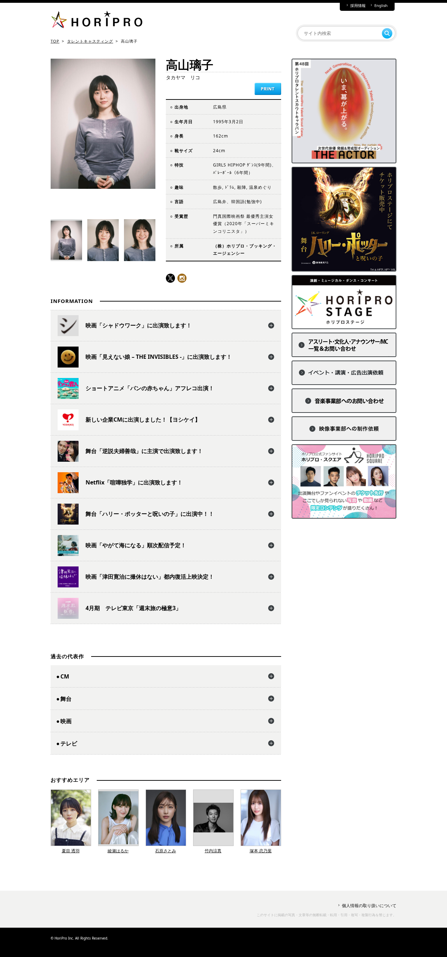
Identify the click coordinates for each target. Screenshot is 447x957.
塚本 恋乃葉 (261, 851)
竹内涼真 (213, 851)
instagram (181, 278)
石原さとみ (165, 851)
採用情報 (358, 5)
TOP (55, 41)
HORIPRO (97, 21)
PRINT (268, 89)
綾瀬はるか (118, 851)
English (381, 5)
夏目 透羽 (71, 851)
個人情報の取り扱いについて (369, 905)
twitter (170, 278)
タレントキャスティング (90, 41)
